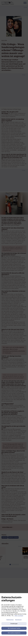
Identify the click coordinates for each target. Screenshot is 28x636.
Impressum (18, 620)
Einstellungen (14, 624)
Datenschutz (10, 620)
